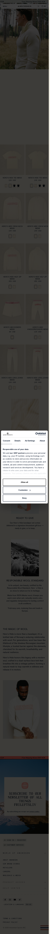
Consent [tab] (6, 441)
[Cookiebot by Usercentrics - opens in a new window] (35, 434)
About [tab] (42, 441)
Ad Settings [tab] (30, 441)
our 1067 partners (18, 453)
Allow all (24, 482)
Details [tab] (18, 441)
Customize (23, 490)
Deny (24, 498)
